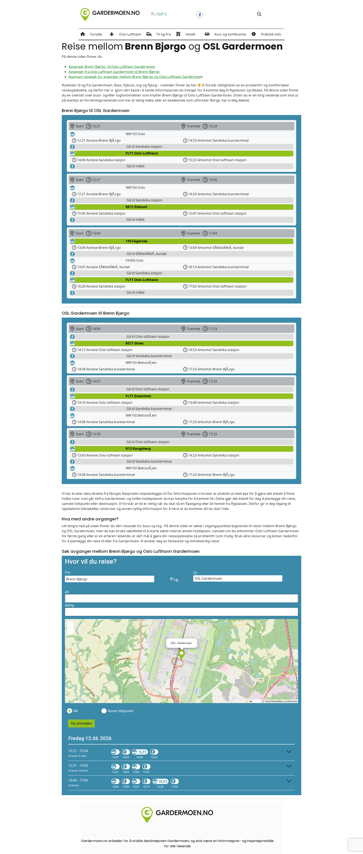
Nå (75, 711)
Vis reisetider (81, 723)
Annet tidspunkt (120, 711)
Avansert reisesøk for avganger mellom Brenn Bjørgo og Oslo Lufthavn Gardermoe (134, 76)
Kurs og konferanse (230, 34)
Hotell (190, 34)
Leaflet (256, 701)
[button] (259, 14)
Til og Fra (163, 34)
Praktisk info (271, 34)
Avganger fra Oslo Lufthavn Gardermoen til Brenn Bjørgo (114, 71)
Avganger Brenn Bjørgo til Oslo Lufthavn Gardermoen (111, 66)
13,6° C (161, 14)
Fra (67, 572)
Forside (96, 34)
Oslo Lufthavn (130, 34)
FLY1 (142, 752)
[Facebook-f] (200, 15)
